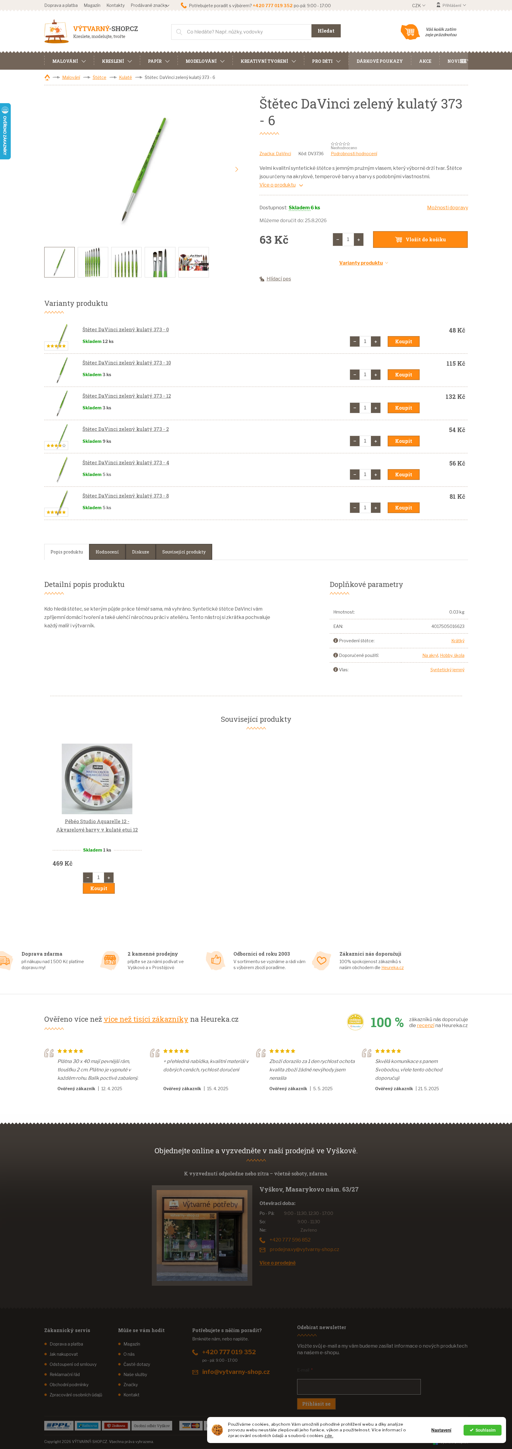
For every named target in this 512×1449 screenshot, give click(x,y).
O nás (129, 1354)
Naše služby (135, 1374)
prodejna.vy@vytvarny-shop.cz (304, 1249)
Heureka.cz (392, 967)
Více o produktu (277, 185)
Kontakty (115, 5)
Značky (130, 1384)
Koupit (403, 341)
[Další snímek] (237, 169)
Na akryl (430, 655)
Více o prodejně (277, 1263)
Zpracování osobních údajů (76, 1394)
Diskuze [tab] (140, 552)
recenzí (425, 1025)
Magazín (92, 5)
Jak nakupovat (64, 1354)
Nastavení (441, 1430)
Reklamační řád (65, 1374)
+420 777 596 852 (290, 1240)
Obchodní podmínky (69, 1384)
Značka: (275, 153)
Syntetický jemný (447, 669)
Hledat (326, 31)
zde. (329, 1435)
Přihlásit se (316, 1404)
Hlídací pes (279, 279)
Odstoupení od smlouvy (73, 1364)
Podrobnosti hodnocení (354, 153)
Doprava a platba (61, 5)
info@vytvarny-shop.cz (236, 1371)
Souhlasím (486, 1430)
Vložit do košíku (426, 239)
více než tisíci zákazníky (146, 1019)
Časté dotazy (136, 1364)
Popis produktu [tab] (67, 552)
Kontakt (131, 1394)
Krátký (457, 640)
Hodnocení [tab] (107, 552)
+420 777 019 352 (229, 1352)
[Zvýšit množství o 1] (358, 239)
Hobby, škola (452, 655)
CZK (417, 5)
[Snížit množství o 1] (338, 239)
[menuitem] (69, 60)
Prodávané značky (149, 5)
